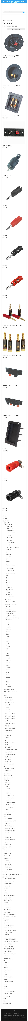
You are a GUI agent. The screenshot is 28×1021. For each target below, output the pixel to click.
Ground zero (9, 526)
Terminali (8, 800)
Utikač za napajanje (9, 958)
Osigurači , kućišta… (11, 615)
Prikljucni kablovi (9, 742)
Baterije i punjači (7, 996)
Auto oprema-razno (9, 689)
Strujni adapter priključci (10, 953)
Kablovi (4, 694)
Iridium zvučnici (11, 533)
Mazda (8, 655)
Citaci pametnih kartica (9, 878)
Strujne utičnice (8, 951)
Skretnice (8, 793)
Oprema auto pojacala (10, 611)
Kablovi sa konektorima (10, 712)
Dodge (8, 636)
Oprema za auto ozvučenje (12, 618)
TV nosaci (5, 872)
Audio (4, 766)
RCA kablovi (8, 745)
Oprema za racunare (8, 877)
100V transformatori (9, 768)
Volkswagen (9, 686)
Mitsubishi (8, 660)
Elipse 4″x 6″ (9, 587)
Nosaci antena (8, 869)
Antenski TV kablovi (10, 718)
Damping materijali (7, 846)
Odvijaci (6, 979)
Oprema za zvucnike (10, 828)
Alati (4, 960)
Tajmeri (6, 956)
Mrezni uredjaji (7, 897)
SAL (7, 559)
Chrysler (8, 629)
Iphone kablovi (8, 733)
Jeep (7, 648)
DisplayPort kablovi (10, 728)
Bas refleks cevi (10, 795)
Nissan (8, 663)
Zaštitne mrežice (10, 805)
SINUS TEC (9, 554)
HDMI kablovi (8, 730)
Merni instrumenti (8, 977)
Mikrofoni (6, 833)
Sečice (5, 984)
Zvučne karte (7, 912)
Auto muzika (7, 522)
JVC (7, 552)
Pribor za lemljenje (8, 981)
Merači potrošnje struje (10, 930)
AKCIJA (4, 516)
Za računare (8, 761)
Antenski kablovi (9, 700)
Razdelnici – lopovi (8, 946)
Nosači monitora (8, 900)
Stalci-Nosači (9, 807)
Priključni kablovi (8, 944)
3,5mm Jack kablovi (10, 714)
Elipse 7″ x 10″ (9, 597)
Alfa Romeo (9, 620)
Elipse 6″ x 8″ (9, 592)
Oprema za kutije (10, 812)
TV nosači (7, 862)
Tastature (6, 905)
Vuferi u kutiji (10, 568)
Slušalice (6, 842)
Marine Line (8, 606)
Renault (8, 670)
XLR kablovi (8, 759)
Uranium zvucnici (11, 542)
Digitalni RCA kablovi (10, 723)
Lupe (5, 972)
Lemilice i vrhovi (8, 969)
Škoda (7, 682)
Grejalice (6, 920)
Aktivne (8, 786)
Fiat (7, 639)
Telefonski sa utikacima (11, 749)
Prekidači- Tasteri (8, 932)
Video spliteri (7, 858)
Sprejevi (6, 986)
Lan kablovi (8, 735)
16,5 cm (8, 582)
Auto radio (7, 599)
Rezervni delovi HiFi (10, 830)
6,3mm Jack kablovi (10, 716)
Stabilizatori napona (9, 948)
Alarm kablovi (8, 697)
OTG (6, 740)
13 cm (7, 580)
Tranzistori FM (7, 844)
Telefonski (7, 705)
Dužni (5, 696)
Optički (6, 737)
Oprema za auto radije (10, 604)
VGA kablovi (8, 757)
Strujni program (6, 918)
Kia (7, 651)
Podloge (6, 902)
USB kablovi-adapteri (10, 754)
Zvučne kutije (7, 782)
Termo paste (7, 907)
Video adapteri (7, 856)
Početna (4, 20)
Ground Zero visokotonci (13, 547)
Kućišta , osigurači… (9, 925)
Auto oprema (6, 521)
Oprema (7, 791)
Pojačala (6, 835)
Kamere (6, 888)
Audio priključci (7, 770)
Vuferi (7, 564)
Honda (7, 643)
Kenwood (8, 549)
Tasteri (6, 936)
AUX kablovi (8, 721)
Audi (7, 622)
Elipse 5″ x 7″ (9, 590)
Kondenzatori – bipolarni (10, 916)
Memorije (6, 893)
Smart (7, 672)
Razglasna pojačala (10, 839)
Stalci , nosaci (7, 814)
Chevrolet (8, 627)
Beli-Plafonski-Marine (10, 821)
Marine (9, 545)
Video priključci (7, 853)
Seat (7, 674)
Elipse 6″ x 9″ (9, 594)
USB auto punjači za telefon (11, 691)
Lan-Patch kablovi (8, 883)
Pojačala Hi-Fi (8, 837)
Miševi (5, 890)
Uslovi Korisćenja (7, 1003)
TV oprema (6, 860)
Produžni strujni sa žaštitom (11, 941)
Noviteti (5, 518)
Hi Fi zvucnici (8, 823)
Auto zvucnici (8, 524)
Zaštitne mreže (10, 570)
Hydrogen (9, 540)
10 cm (7, 578)
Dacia (7, 634)
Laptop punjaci (7, 886)
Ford (7, 641)
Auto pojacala (8, 609)
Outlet (4, 998)
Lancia (7, 653)
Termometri (7, 989)
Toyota (8, 684)
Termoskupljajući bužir (9, 991)
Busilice (6, 967)
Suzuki (7, 679)
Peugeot (8, 667)
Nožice (8, 809)
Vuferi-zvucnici (10, 566)
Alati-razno (6, 962)
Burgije (5, 965)
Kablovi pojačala (10, 613)
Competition (10, 530)
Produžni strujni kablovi (9, 939)
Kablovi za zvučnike (10, 702)
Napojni (7, 707)
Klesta (5, 974)
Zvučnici (6, 817)
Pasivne (8, 788)
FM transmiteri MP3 (10, 601)
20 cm (7, 585)
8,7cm (7, 575)
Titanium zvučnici (11, 535)
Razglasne (7, 784)
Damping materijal (10, 802)
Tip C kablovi (8, 752)
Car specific (10, 528)
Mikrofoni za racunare (9, 895)
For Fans (5, 1001)
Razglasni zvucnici (9, 826)
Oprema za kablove (9, 764)
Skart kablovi (8, 747)
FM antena (6, 780)
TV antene (7, 867)
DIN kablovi (8, 725)
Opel (7, 665)
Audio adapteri (7, 773)
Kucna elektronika (8, 927)
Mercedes (8, 658)
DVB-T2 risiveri (8, 865)
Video (4, 849)
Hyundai (8, 646)
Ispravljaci (6, 923)
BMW (7, 624)
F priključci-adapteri (9, 851)
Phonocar (8, 557)
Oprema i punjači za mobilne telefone (12, 874)
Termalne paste (8, 993)
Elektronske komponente (9, 914)
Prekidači (7, 934)
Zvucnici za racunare (9, 881)
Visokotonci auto (10, 573)
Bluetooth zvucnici (8, 778)
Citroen (8, 631)
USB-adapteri (7, 909)
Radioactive (10, 537)
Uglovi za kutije (10, 797)
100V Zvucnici (8, 818)
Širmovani (7, 709)
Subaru (8, 677)
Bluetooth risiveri (8, 775)
